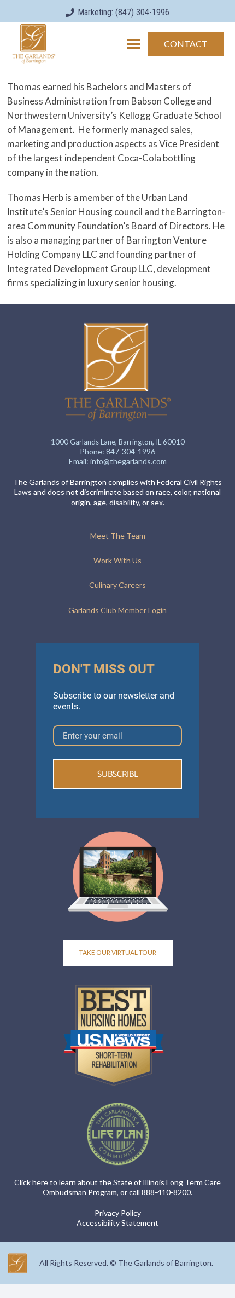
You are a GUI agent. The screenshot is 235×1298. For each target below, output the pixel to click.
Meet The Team (117, 535)
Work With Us (117, 560)
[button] (134, 43)
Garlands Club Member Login (117, 610)
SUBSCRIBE (117, 774)
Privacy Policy (118, 1213)
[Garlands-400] (34, 44)
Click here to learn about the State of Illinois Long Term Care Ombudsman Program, (117, 1187)
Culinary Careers (117, 585)
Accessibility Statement (117, 1222)
